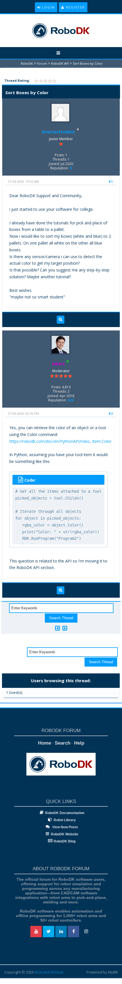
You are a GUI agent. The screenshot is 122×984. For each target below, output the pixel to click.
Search (62, 743)
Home (44, 743)
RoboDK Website (64, 834)
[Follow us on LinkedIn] (61, 931)
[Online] (68, 363)
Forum (42, 63)
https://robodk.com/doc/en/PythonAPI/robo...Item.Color (60, 441)
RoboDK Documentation (64, 813)
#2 (110, 413)
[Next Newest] (64, 628)
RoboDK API (60, 63)
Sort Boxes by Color (88, 63)
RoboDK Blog (64, 841)
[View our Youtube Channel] (36, 931)
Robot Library (65, 820)
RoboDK (27, 63)
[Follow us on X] (48, 931)
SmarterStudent (58, 131)
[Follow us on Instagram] (86, 931)
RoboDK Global (49, 972)
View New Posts (64, 827)
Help (79, 743)
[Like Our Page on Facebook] (73, 931)
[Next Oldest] (57, 628)
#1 (110, 181)
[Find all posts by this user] (60, 320)
